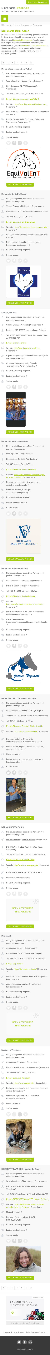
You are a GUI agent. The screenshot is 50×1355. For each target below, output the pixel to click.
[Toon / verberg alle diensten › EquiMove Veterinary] (27, 1097)
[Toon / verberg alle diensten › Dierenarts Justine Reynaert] (27, 622)
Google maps (36, 81)
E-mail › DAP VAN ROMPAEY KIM (20, 860)
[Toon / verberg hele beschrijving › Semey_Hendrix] (27, 357)
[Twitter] (19, 1342)
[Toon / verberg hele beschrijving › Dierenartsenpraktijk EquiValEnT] (27, 113)
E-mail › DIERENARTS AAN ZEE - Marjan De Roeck (27, 1199)
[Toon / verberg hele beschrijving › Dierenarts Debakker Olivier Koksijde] (27, 740)
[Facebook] (24, 1342)
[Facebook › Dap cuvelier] (14, 1008)
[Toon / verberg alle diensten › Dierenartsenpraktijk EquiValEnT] (27, 120)
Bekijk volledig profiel (20, 184)
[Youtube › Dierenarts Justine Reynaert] (25, 646)
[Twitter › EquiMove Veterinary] (8, 1114)
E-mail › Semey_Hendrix (16, 343)
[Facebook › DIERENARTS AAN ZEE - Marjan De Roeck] (14, 1241)
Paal (16, 454)
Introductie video (14, 762)
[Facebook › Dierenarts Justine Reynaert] (14, 646)
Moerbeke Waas (28, 839)
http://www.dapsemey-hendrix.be (27, 348)
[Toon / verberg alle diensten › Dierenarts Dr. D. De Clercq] (27, 243)
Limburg (9, 454)
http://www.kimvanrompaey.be (26, 865)
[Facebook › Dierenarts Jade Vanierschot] (14, 513)
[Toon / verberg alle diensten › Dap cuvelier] (27, 985)
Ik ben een (37, 2)
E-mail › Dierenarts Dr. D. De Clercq (20, 222)
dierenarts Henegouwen (22, 40)
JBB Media (22, 1349)
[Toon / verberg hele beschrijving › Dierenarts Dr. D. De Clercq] (27, 236)
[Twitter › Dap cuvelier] (8, 1008)
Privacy (30, 1349)
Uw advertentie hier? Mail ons (25, 1323)
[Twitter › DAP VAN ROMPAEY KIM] (8, 894)
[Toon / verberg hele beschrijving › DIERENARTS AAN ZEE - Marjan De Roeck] (27, 1212)
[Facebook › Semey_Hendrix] (14, 387)
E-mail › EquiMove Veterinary (18, 1078)
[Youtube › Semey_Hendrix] (25, 387)
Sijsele (25, 580)
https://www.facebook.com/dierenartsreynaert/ (24, 604)
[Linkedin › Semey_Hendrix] (20, 387)
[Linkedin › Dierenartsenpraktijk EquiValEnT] (20, 143)
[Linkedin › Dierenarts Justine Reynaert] (20, 646)
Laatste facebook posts (17, 132)
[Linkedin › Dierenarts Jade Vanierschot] (20, 513)
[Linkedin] (30, 1342)
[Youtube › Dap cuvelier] (25, 1008)
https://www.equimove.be (24, 1083)
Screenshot (12, 107)
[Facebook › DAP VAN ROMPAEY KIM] (14, 894)
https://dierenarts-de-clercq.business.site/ (30, 227)
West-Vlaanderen (13, 81)
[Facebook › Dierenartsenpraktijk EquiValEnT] (14, 143)
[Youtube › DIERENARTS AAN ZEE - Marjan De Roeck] (25, 1241)
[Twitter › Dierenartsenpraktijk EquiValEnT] (8, 143)
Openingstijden (13, 754)
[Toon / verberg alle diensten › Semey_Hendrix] (27, 364)
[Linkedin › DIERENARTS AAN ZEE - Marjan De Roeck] (20, 1241)
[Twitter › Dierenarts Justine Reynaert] (8, 646)
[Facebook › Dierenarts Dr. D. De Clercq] (14, 260)
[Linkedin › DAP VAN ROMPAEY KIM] (20, 894)
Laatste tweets (13, 759)
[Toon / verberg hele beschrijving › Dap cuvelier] (27, 978)
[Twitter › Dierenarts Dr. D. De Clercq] (8, 260)
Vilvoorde (25, 325)
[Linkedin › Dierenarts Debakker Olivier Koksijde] (20, 772)
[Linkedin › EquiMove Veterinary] (20, 1114)
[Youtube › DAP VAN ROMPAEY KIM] (25, 894)
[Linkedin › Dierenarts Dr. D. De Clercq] (20, 260)
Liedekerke (25, 206)
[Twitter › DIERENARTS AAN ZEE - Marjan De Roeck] (8, 1241)
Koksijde (25, 710)
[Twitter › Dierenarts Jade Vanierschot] (8, 513)
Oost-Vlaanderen (13, 839)
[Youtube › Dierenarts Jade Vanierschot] (25, 513)
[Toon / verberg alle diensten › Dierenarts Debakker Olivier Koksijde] (27, 748)
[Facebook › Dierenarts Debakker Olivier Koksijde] (14, 772)
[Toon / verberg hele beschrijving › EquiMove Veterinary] (27, 1089)
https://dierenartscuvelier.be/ (25, 969)
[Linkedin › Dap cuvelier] (20, 1008)
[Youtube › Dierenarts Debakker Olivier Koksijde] (25, 772)
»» (31, 63)
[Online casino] (25, 1297)
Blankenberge (27, 1181)
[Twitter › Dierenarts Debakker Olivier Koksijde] (8, 772)
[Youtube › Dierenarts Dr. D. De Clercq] (25, 260)
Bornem (20, 948)
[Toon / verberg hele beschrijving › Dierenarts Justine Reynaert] (27, 613)
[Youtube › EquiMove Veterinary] (25, 1114)
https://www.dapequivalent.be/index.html (30, 104)
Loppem (25, 81)
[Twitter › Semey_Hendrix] (8, 387)
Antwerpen (10, 948)
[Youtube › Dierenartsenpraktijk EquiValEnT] (25, 143)
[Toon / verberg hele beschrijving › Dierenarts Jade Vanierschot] (27, 483)
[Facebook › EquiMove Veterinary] (14, 1114)
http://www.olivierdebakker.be (25, 731)
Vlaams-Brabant (12, 206)
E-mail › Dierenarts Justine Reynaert (20, 596)
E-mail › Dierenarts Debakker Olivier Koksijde (24, 726)
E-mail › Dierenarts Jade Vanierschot (21, 469)
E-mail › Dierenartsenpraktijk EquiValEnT (22, 99)
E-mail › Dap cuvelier (14, 964)
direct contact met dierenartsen (32, 45)
